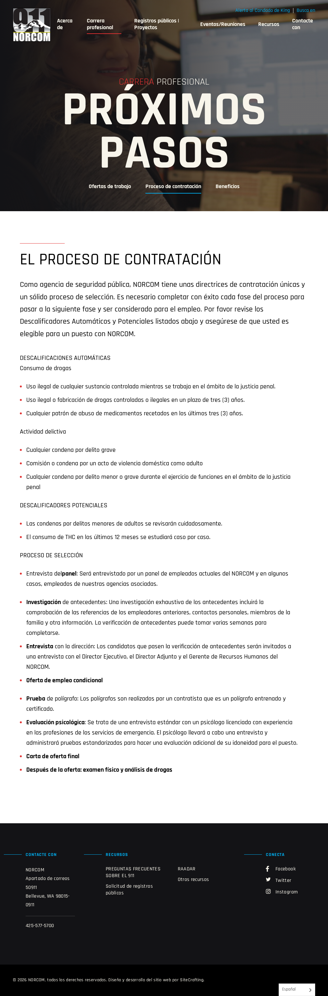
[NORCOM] (32, 25)
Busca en (306, 10)
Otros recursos (193, 879)
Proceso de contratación (173, 187)
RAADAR (187, 869)
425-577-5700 (40, 925)
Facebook (285, 869)
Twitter (283, 880)
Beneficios (228, 187)
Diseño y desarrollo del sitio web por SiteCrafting (155, 980)
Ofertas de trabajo (110, 187)
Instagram (286, 892)
